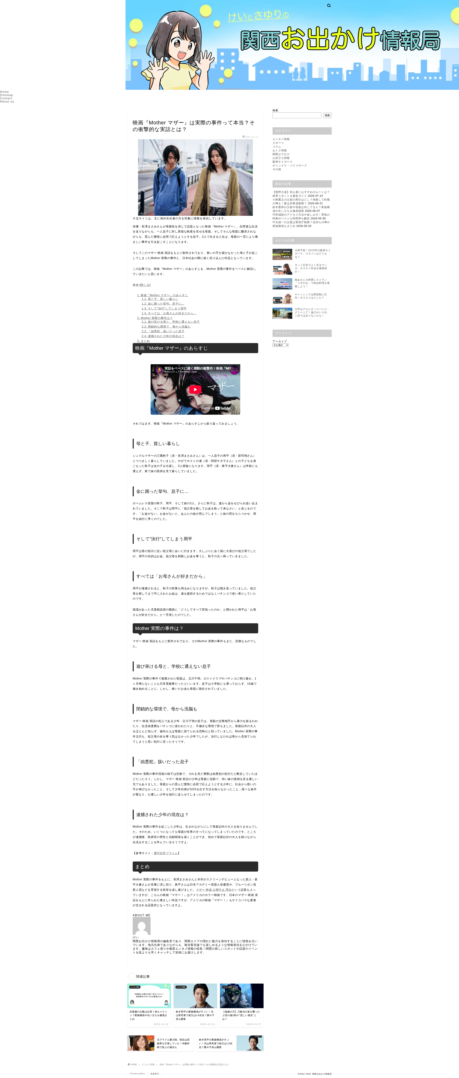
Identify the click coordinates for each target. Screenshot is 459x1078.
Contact (6, 98)
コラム (277, 146)
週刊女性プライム (166, 853)
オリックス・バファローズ (290, 165)
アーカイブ (280, 341)
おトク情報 (280, 150)
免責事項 (154, 1074)
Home (4, 91)
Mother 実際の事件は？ (155, 318)
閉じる (144, 285)
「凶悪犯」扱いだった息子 (163, 331)
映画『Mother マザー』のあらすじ (162, 295)
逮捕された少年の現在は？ (163, 336)
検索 (275, 110)
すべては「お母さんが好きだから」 (169, 313)
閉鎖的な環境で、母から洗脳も (166, 326)
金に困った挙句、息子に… (163, 303)
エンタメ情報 (140, 115)
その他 (277, 169)
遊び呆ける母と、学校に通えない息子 (171, 321)
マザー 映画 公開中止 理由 (214, 889)
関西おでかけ (281, 154)
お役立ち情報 (281, 157)
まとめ (143, 341)
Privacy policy (137, 1073)
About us (7, 101)
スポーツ (278, 142)
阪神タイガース (283, 161)
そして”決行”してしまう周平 (164, 308)
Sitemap (6, 95)
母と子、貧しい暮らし (160, 299)
